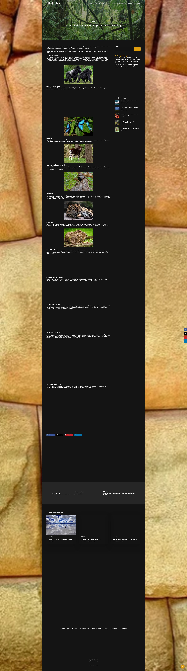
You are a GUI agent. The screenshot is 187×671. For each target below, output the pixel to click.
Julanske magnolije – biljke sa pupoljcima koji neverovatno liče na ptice (126, 66)
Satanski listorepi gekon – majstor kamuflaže (126, 64)
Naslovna (62, 628)
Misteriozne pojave (96, 628)
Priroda (93, 21)
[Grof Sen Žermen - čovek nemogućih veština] (68, 493)
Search (116, 46)
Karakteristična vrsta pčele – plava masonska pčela (126, 62)
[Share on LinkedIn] (185, 341)
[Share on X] (185, 333)
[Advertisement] (78, 101)
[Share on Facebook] (185, 329)
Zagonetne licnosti (84, 628)
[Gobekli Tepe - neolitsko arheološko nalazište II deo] (119, 493)
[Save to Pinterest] (185, 337)
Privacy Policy (123, 628)
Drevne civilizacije (72, 628)
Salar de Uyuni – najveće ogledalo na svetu (126, 57)
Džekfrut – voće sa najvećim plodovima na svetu (127, 59)
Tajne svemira (113, 628)
